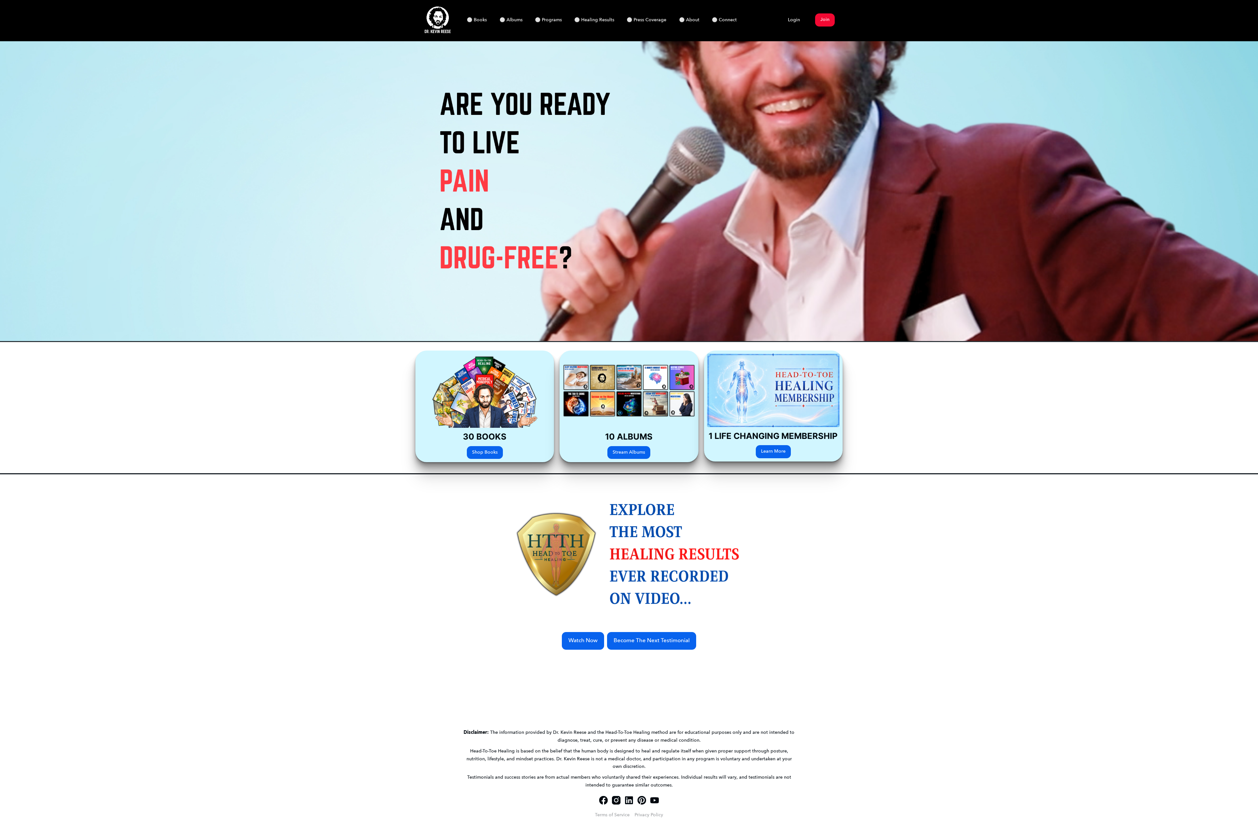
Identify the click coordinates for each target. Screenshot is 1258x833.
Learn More (773, 451)
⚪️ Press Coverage (646, 20)
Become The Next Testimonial (652, 640)
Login (794, 20)
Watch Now (583, 640)
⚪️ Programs (548, 20)
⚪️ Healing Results (594, 20)
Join (824, 20)
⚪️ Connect (724, 20)
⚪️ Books (477, 20)
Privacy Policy (649, 815)
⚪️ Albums (511, 20)
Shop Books (485, 452)
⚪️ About (689, 20)
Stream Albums (629, 452)
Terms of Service (612, 815)
